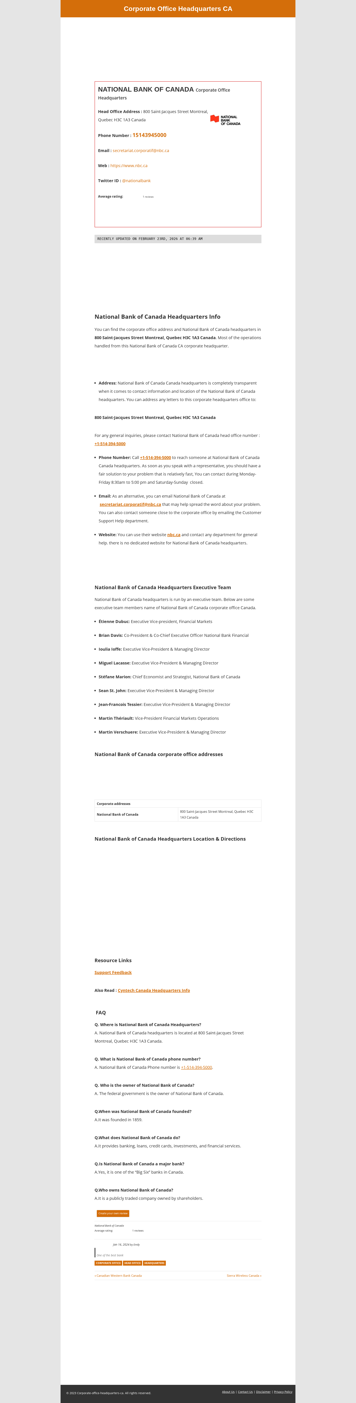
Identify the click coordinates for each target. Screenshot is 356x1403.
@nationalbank (136, 180)
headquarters (154, 1263)
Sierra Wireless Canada (243, 1275)
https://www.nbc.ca (129, 165)
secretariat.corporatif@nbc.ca (141, 150)
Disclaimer (263, 1392)
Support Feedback (113, 972)
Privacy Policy (283, 1392)
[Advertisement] (178, 52)
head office (132, 1263)
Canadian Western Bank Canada (119, 1275)
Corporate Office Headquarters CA (178, 8)
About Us (228, 1392)
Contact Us (245, 1392)
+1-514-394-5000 (196, 1067)
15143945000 (149, 135)
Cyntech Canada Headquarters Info (154, 990)
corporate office (108, 1263)
